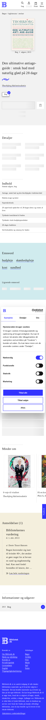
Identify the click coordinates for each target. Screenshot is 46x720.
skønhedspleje (25, 260)
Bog (5, 94)
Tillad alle (23, 393)
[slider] (23, 37)
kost (4, 267)
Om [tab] (37, 318)
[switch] (39, 366)
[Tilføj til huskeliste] (40, 105)
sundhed (15, 267)
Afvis (23, 408)
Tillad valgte (23, 400)
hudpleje (7, 260)
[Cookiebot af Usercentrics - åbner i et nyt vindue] (32, 310)
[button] (23, 607)
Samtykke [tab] (8, 318)
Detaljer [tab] (23, 318)
